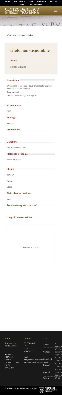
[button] (31, 67)
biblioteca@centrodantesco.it (37, 362)
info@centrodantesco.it (34, 360)
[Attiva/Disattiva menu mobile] (55, 10)
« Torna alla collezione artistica (20, 35)
